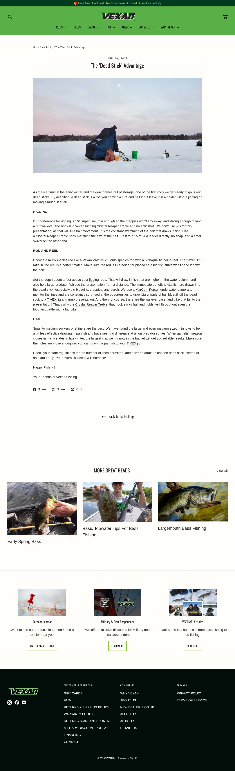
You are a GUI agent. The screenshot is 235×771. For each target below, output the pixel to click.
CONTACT (71, 742)
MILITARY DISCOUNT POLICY (85, 728)
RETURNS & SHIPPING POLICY (86, 707)
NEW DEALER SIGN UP (137, 707)
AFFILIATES (128, 714)
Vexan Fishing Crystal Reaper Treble (102, 226)
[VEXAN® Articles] (193, 602)
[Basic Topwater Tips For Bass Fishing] (117, 502)
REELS (77, 27)
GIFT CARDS (73, 693)
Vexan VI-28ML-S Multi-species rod (108, 260)
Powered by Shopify (128, 758)
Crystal (41, 236)
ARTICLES (127, 721)
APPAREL (145, 27)
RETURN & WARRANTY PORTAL (87, 721)
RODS (60, 27)
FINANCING (72, 735)
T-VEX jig (54, 299)
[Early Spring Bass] (42, 508)
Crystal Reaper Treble (91, 304)
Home (36, 47)
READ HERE (192, 646)
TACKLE (92, 27)
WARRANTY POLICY (78, 714)
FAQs (68, 700)
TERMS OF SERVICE (192, 700)
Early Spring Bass (24, 541)
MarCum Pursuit (147, 289)
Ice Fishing (47, 47)
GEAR (125, 27)
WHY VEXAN (168, 27)
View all (222, 471)
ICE (110, 27)
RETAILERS (128, 728)
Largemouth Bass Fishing (182, 528)
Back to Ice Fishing (121, 416)
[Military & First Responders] (117, 602)
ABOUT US (128, 700)
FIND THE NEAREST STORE (42, 646)
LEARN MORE (117, 646)
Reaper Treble (57, 236)
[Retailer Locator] (42, 602)
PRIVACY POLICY (189, 693)
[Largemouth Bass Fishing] (193, 501)
